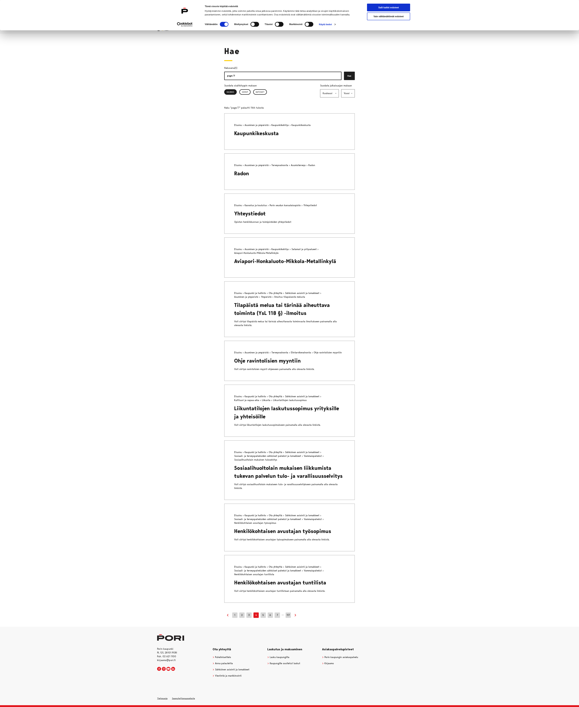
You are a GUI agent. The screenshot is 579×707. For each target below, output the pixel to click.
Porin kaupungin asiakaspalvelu (341, 657)
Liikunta (266, 400)
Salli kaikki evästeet (388, 7)
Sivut (245, 92)
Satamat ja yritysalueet (304, 249)
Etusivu (238, 125)
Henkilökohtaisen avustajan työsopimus (282, 531)
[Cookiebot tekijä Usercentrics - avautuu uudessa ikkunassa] (185, 24)
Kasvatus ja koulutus (256, 205)
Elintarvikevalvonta (301, 352)
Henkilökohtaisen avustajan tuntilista (280, 583)
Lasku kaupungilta (279, 657)
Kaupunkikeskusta (256, 133)
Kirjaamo (329, 663)
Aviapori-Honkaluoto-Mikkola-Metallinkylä (285, 261)
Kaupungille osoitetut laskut (284, 663)
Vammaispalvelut (313, 456)
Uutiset (260, 92)
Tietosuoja (162, 698)
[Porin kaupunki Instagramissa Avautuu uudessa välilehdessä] (164, 669)
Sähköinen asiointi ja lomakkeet (302, 293)
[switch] (254, 24)
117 (288, 615)
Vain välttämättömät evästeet (388, 16)
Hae (349, 76)
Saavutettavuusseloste (183, 698)
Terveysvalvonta (280, 165)
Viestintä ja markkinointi (228, 675)
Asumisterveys (298, 165)
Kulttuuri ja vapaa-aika (247, 400)
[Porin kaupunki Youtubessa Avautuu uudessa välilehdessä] (168, 669)
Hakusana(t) (230, 68)
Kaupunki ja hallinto (256, 293)
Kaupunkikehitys (280, 125)
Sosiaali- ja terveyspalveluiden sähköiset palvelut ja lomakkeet (268, 456)
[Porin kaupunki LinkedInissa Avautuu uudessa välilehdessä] (173, 669)
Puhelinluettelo (222, 657)
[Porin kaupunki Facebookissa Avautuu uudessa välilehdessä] (159, 669)
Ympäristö (266, 296)
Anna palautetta (223, 663)
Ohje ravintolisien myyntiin (267, 361)
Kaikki (232, 92)
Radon (241, 173)
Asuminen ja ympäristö (257, 125)
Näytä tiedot (325, 24)
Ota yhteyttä (276, 293)
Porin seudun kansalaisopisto (285, 205)
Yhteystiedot (250, 214)
